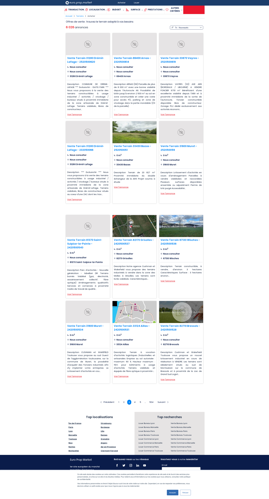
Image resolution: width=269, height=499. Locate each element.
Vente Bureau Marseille (181, 427)
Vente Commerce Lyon (181, 439)
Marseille (73, 435)
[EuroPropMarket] (79, 2)
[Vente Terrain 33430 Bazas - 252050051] (134, 132)
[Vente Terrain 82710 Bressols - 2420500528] (181, 312)
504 (151, 402)
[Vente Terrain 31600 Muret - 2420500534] (88, 312)
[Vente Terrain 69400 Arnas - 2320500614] (134, 44)
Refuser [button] (185, 492)
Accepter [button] (172, 492)
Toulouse (73, 439)
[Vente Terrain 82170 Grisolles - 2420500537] (134, 226)
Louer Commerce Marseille (150, 443)
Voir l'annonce (74, 114)
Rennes (104, 435)
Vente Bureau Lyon (179, 423)
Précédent (109, 402)
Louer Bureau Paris (147, 431)
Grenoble (105, 439)
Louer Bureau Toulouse (149, 435)
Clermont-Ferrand (109, 451)
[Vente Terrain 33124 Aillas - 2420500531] (134, 312)
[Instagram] (131, 465)
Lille (102, 431)
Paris (71, 427)
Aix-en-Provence (108, 447)
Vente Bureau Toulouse (181, 435)
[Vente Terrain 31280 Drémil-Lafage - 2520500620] (88, 44)
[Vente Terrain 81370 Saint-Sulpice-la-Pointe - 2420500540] (88, 226)
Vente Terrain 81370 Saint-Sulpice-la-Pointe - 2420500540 (84, 243)
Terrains (80, 16)
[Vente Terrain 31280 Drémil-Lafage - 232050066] (88, 132)
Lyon (71, 431)
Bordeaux (105, 427)
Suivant (161, 402)
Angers (104, 443)
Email (164, 465)
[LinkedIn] (137, 465)
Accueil (69, 16)
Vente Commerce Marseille (183, 443)
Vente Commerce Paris (181, 447)
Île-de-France (75, 423)
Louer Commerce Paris (149, 447)
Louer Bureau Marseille (148, 427)
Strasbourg (106, 423)
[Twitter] (124, 465)
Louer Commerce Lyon (149, 439)
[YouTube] (144, 465)
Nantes (72, 447)
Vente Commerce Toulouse (183, 451)
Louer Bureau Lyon (147, 423)
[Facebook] (117, 465)
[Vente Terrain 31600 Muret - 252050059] (181, 132)
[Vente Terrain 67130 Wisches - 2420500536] (181, 226)
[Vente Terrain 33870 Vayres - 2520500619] (181, 44)
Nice (70, 443)
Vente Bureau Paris (179, 431)
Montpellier (74, 451)
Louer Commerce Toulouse (151, 451)
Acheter (91, 16)
